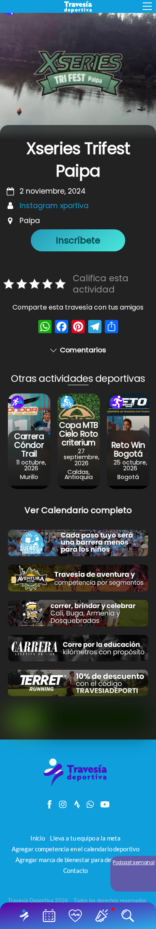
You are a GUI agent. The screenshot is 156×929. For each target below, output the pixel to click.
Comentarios (83, 350)
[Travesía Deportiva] (78, 785)
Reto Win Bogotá (128, 450)
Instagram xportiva (54, 206)
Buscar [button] (129, 916)
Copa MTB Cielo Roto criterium (78, 434)
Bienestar (77, 916)
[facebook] (49, 802)
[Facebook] (61, 327)
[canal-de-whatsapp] (91, 802)
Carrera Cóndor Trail (29, 445)
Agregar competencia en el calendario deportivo (75, 849)
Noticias (103, 916)
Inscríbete (78, 240)
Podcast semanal (134, 862)
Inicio (25, 916)
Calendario (51, 916)
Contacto (75, 870)
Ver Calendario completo (78, 510)
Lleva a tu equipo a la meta (85, 838)
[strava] (77, 802)
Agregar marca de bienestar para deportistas (75, 859)
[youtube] (104, 802)
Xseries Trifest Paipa (78, 159)
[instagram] (63, 802)
